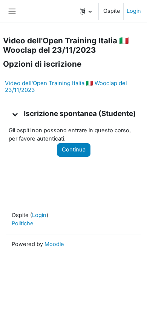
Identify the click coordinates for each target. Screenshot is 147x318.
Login (134, 11)
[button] (86, 11)
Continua (74, 149)
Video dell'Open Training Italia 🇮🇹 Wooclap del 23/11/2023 (66, 86)
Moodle (54, 244)
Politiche (23, 223)
